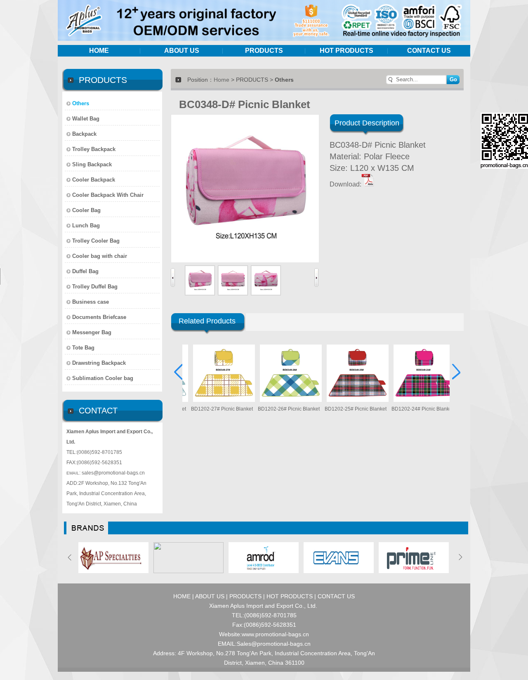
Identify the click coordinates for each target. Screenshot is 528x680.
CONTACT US (429, 50)
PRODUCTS (264, 50)
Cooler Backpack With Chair (108, 195)
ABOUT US (181, 50)
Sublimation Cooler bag (102, 378)
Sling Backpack (92, 164)
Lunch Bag (86, 225)
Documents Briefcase (99, 317)
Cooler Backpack (93, 180)
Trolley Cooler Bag (96, 241)
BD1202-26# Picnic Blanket (280, 409)
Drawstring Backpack (99, 363)
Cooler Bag (86, 210)
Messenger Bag (91, 332)
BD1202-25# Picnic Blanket (347, 409)
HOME (99, 50)
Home (221, 79)
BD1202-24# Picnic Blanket (414, 409)
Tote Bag (83, 348)
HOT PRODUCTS (346, 50)
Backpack (84, 134)
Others (80, 103)
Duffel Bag (85, 271)
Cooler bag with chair (99, 256)
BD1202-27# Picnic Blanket (214, 409)
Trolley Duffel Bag (95, 286)
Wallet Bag (85, 119)
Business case (90, 302)
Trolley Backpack (94, 149)
